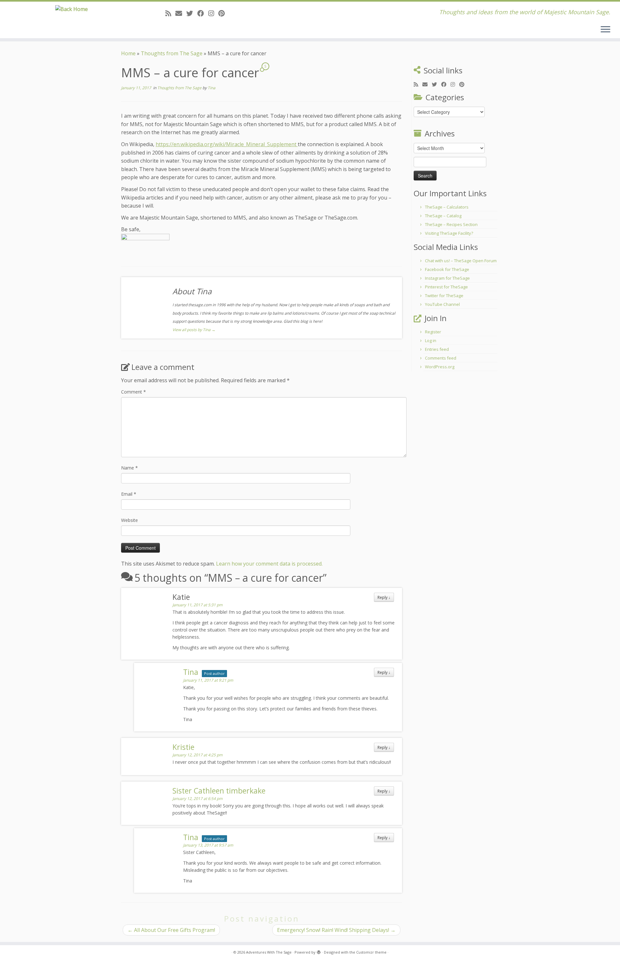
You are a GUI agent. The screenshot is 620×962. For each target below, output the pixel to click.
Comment (133, 392)
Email (128, 494)
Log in (430, 340)
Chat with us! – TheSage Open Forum (461, 261)
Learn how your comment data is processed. (269, 563)
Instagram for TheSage (447, 278)
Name (129, 468)
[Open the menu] (605, 30)
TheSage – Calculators (447, 207)
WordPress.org (439, 367)
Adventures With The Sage (269, 952)
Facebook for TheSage (447, 269)
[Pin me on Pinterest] (223, 13)
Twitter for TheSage (444, 295)
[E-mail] (180, 13)
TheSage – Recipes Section (451, 224)
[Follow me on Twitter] (191, 13)
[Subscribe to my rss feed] (170, 13)
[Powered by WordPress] (318, 951)
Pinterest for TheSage (446, 287)
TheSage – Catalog (443, 216)
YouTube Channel (442, 304)
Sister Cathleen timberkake (218, 790)
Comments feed (440, 358)
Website (129, 520)
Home (128, 53)
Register (433, 332)
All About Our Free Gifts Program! (171, 930)
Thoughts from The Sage (171, 53)
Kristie (183, 747)
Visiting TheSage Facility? (449, 233)
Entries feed (437, 349)
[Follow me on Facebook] (202, 13)
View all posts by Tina (193, 329)
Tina (211, 88)
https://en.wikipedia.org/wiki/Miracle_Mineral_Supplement (227, 144)
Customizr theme (371, 952)
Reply (383, 597)
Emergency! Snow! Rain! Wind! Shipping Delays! (336, 930)
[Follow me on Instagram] (213, 13)
